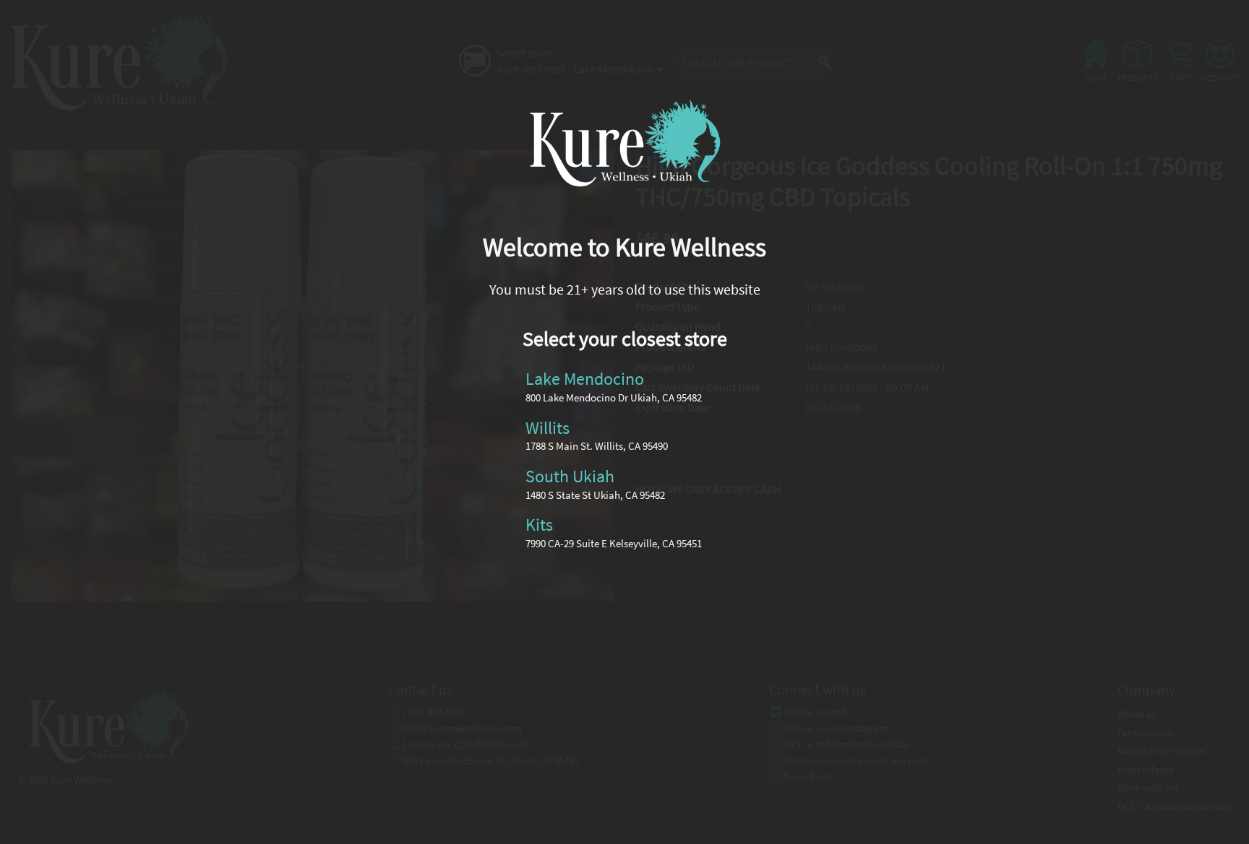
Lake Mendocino (584, 378)
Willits (547, 427)
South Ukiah (569, 475)
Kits (539, 524)
